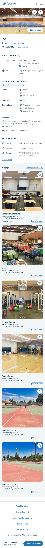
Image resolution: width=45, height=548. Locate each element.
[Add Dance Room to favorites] (39, 337)
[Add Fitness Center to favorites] (39, 283)
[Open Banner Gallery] (22, 21)
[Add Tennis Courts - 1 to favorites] (39, 391)
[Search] (36, 4)
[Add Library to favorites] (39, 228)
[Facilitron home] (10, 5)
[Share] (34, 12)
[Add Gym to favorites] (40, 12)
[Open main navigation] (41, 4)
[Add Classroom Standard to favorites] (39, 174)
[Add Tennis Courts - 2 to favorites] (39, 445)
